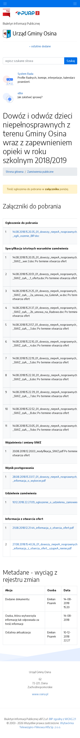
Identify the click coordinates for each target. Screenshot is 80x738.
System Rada (25, 73)
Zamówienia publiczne (40, 171)
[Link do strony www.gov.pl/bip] (9, 12)
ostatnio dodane (41, 46)
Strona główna (14, 171)
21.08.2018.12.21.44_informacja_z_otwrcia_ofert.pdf (43, 527)
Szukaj (71, 61)
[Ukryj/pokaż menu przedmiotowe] (5, 3)
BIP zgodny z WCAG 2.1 (62, 719)
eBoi (20, 93)
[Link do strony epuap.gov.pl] (27, 12)
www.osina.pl (40, 694)
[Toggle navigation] (75, 3)
